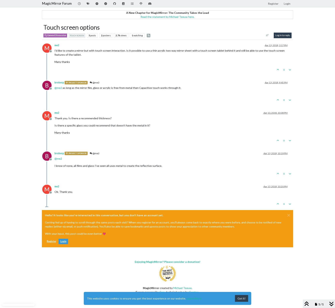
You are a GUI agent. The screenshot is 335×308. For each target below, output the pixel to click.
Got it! (241, 298)
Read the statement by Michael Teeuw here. (167, 16)
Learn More (193, 298)
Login (63, 241)
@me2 (95, 82)
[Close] (288, 215)
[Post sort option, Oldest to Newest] (267, 35)
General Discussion (56, 35)
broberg (59, 82)
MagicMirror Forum (57, 3)
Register (51, 241)
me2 (56, 45)
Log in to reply (282, 35)
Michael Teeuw (182, 288)
